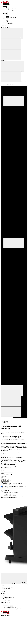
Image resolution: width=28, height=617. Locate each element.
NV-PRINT (13, 189)
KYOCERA (10, 135)
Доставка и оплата (9, 10)
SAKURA (12, 190)
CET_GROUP (13, 183)
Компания (5, 382)
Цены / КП (8, 7)
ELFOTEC (10, 310)
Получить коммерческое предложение (8, 497)
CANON (9, 112)
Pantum (7, 253)
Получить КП (5, 21)
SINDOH (12, 158)
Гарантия (7, 11)
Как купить (5, 6)
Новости (7, 20)
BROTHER (10, 136)
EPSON (12, 170)
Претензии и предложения (8, 604)
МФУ (7, 107)
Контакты (7, 16)
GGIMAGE (13, 186)
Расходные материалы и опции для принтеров (17, 129)
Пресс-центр (8, 216)
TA (11, 193)
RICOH (12, 159)
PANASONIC (13, 156)
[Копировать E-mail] (11, 23)
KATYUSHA (13, 155)
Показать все (11, 122)
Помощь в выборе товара (11, 9)
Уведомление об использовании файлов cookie (12, 608)
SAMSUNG (13, 160)
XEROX (9, 114)
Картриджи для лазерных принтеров (15, 142)
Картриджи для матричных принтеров (15, 177)
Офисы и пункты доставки (11, 17)
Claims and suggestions (7, 606)
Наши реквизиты (6, 600)
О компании (5, 13)
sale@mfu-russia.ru (6, 23)
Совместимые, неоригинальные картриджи (16, 179)
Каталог (24, 95)
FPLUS (12, 153)
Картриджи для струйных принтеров (15, 166)
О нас (7, 14)
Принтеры (8, 124)
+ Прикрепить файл (5, 482)
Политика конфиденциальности (9, 607)
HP (9, 111)
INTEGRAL (13, 187)
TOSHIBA (13, 175)
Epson (9, 115)
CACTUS (12, 182)
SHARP (12, 162)
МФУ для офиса (11, 121)
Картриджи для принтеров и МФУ (12, 139)
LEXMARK (13, 172)
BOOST (12, 152)
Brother (9, 119)
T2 (11, 192)
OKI (11, 173)
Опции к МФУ (11, 109)
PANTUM (10, 128)
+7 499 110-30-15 (9, 221)
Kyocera (9, 118)
